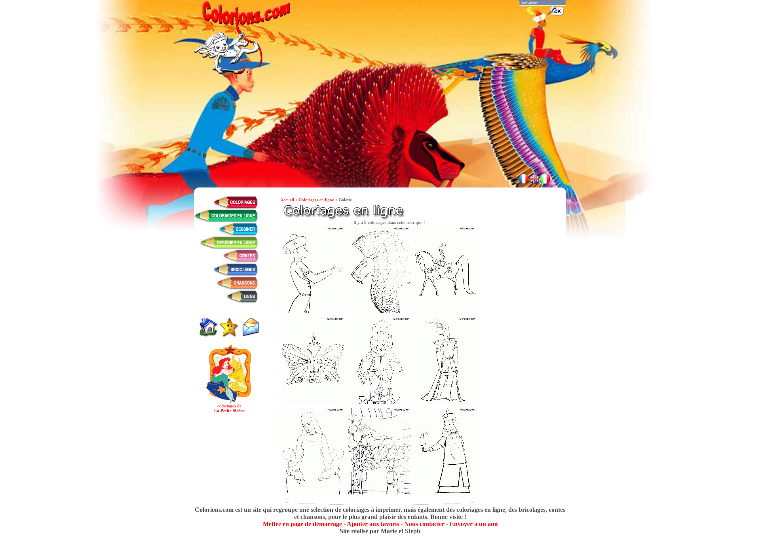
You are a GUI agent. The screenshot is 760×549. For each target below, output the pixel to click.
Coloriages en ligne (316, 199)
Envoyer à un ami (474, 524)
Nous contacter (424, 524)
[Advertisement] (380, 146)
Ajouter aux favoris (373, 524)
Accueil (287, 199)
